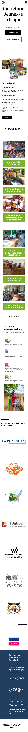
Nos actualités (13, 33)
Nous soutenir (12, 39)
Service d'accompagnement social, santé (15, 253)
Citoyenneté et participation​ (14, 279)
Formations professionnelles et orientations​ (14, 217)
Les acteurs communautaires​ (14, 306)
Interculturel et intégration (14, 163)
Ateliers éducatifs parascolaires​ (14, 190)
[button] (7, 117)
